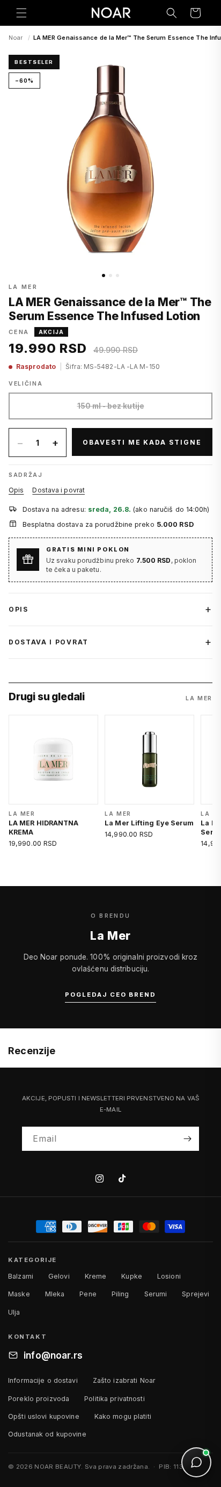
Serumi (155, 1294)
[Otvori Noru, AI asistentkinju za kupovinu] (196, 1462)
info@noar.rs (53, 1355)
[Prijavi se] (187, 1138)
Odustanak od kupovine (47, 1434)
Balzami (20, 1276)
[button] (21, 13)
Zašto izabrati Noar (124, 1380)
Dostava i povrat (58, 490)
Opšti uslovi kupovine (43, 1416)
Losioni (169, 1276)
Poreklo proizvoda (38, 1399)
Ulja (14, 1312)
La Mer (23, 287)
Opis (16, 490)
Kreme (96, 1276)
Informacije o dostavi (43, 1380)
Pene (88, 1294)
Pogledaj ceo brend (110, 994)
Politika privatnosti (114, 1399)
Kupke (131, 1276)
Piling (120, 1294)
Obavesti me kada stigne (142, 442)
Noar (16, 37)
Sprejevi (195, 1294)
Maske (19, 1294)
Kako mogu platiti (122, 1416)
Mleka (55, 1294)
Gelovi (59, 1276)
